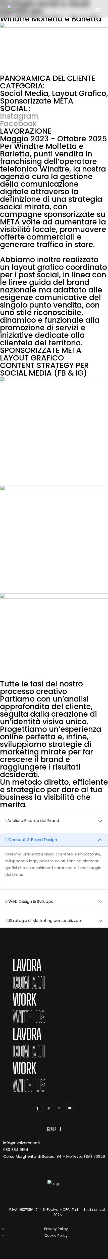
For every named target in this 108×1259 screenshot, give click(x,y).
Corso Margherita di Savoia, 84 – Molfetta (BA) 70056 (54, 1156)
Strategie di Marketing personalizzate (44, 920)
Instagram (19, 116)
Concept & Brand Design (31, 840)
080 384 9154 (15, 1149)
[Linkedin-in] (59, 1108)
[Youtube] (70, 1108)
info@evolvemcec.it (21, 1142)
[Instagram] (48, 1108)
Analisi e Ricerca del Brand (32, 820)
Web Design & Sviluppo (29, 901)
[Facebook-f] (37, 1108)
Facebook (18, 123)
